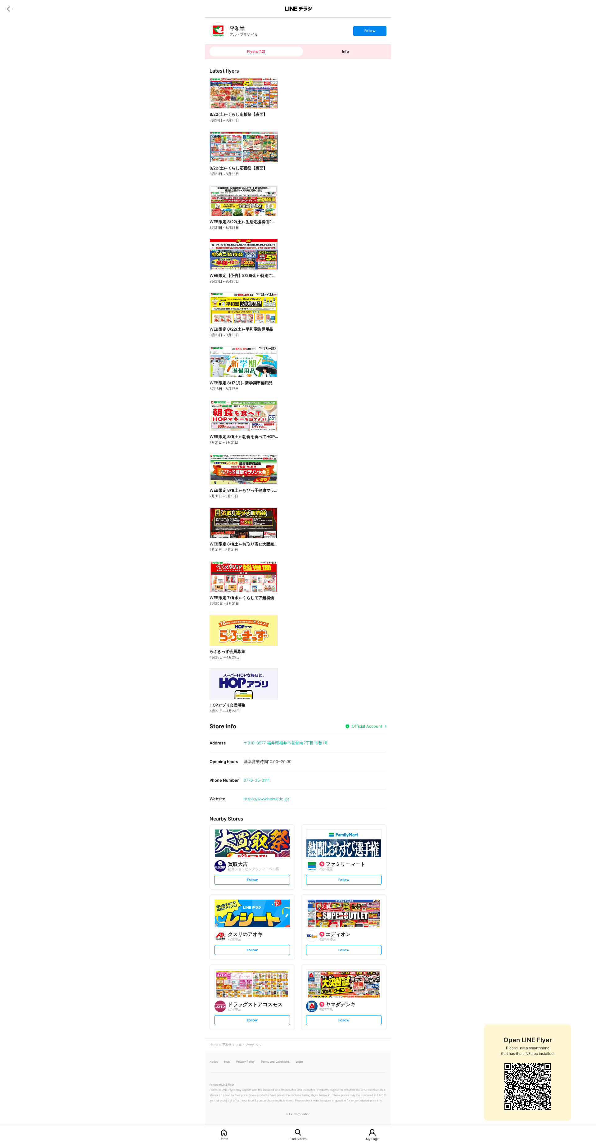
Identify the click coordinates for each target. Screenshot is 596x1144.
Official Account (367, 726)
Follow (369, 32)
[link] (218, 30)
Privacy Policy (245, 1061)
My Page (372, 1138)
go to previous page (10, 8)
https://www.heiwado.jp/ (266, 798)
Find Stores (298, 1138)
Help (227, 1061)
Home (223, 1138)
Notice (214, 1061)
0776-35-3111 (257, 780)
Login (299, 1061)
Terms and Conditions (275, 1061)
